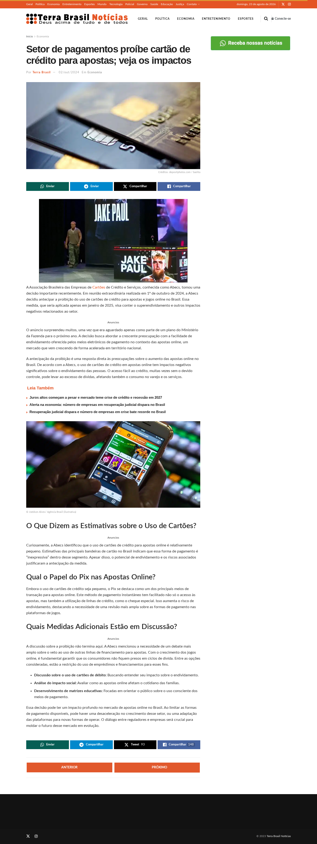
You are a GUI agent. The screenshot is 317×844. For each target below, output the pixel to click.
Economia (53, 4)
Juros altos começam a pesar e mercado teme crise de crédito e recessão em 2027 (95, 397)
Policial (129, 4)
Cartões (99, 287)
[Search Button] (266, 19)
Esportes (89, 4)
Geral (29, 4)
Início (29, 36)
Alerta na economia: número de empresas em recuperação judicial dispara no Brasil (97, 405)
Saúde (154, 4)
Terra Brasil (41, 72)
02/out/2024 (69, 72)
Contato (192, 4)
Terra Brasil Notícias (279, 836)
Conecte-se (282, 18)
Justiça (180, 4)
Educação (167, 4)
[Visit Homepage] (77, 19)
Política (40, 4)
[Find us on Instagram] (289, 4)
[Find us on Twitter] (283, 4)
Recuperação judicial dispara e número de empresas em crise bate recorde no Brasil (97, 412)
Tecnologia (116, 4)
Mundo (102, 4)
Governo (142, 4)
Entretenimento (71, 4)
